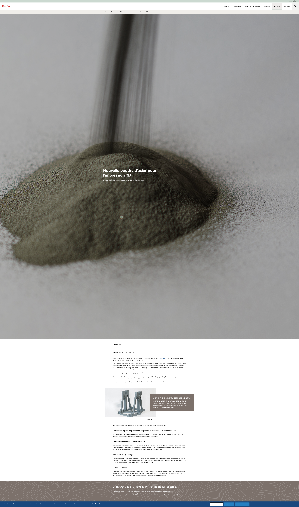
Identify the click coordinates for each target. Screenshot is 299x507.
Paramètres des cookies (216, 504)
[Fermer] (296, 504)
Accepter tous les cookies (242, 504)
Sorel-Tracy (161, 358)
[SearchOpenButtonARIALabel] (295, 6)
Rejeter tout (229, 504)
